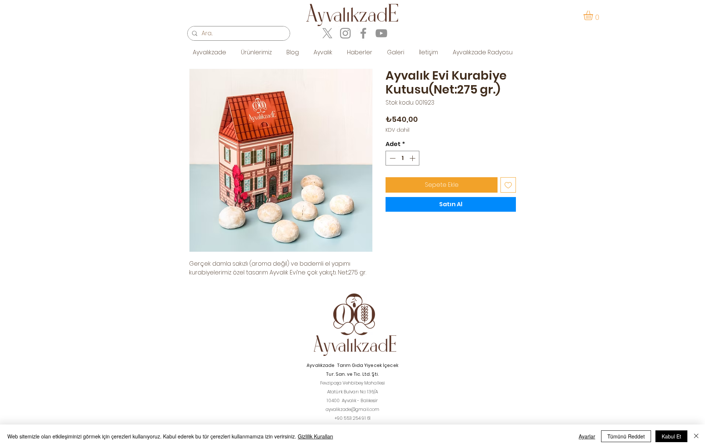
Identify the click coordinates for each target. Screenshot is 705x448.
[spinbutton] (402, 158)
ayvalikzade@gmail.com (353, 409)
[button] (593, 15)
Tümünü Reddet (626, 436)
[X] (327, 33)
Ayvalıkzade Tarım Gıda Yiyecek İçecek (352, 365)
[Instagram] (345, 33)
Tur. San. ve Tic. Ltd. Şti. (352, 374)
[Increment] (413, 158)
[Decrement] (392, 158)
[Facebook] (363, 33)
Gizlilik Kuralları (315, 436)
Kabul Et (671, 436)
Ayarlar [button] (587, 436)
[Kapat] (696, 436)
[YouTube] (381, 33)
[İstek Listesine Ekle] (508, 185)
